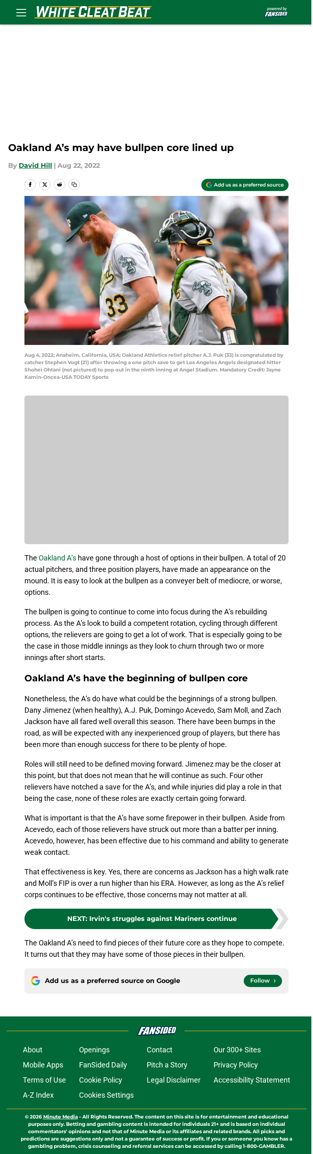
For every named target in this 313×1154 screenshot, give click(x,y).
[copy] (74, 184)
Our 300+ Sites (237, 1049)
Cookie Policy (100, 1080)
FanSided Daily (103, 1065)
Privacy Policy (236, 1065)
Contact (159, 1049)
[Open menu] (21, 12)
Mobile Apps (43, 1065)
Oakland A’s (57, 558)
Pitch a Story (167, 1065)
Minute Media (60, 1117)
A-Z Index (38, 1095)
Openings (94, 1049)
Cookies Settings (106, 1095)
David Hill (35, 165)
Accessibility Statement (252, 1080)
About (32, 1049)
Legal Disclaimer (174, 1080)
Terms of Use (44, 1080)
